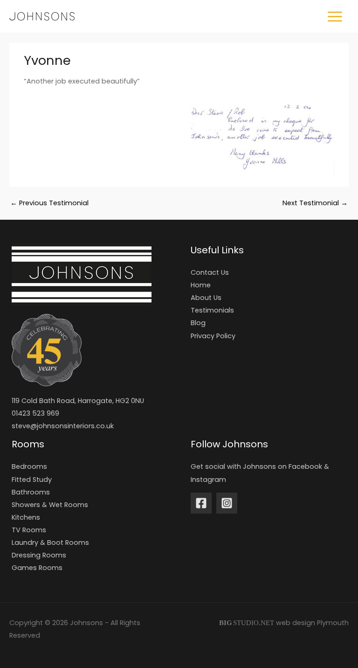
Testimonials (212, 310)
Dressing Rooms (39, 555)
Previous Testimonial (49, 203)
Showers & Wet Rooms (50, 504)
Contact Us (210, 272)
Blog (198, 322)
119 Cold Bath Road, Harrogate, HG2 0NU (78, 400)
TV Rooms (29, 530)
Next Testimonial (315, 203)
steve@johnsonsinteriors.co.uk (63, 426)
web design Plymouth (312, 622)
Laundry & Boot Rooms (50, 542)
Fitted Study (32, 479)
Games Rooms (37, 567)
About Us (206, 297)
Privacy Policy (213, 336)
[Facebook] (201, 503)
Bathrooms (31, 492)
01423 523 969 (35, 413)
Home (201, 285)
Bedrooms (29, 466)
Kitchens (26, 517)
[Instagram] (226, 503)
